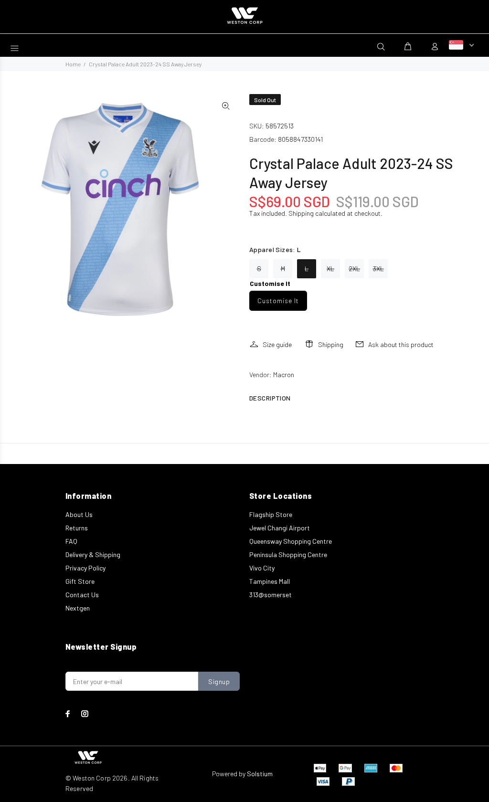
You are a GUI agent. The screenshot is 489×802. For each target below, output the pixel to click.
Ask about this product (401, 344)
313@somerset (270, 595)
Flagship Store (270, 514)
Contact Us (82, 595)
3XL (378, 268)
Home (73, 64)
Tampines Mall (269, 581)
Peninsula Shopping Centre (288, 554)
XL (330, 268)
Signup (219, 681)
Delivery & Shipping (92, 554)
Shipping (301, 213)
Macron (283, 374)
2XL (354, 268)
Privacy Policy (85, 568)
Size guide (277, 344)
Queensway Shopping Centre (290, 541)
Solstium (260, 774)
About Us (79, 514)
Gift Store (80, 581)
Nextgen (77, 608)
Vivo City (262, 568)
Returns (76, 528)
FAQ (71, 541)
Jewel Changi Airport (279, 528)
